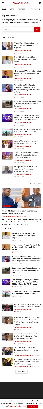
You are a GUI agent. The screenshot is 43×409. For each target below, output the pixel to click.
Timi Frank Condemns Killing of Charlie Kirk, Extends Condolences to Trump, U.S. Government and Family (27, 336)
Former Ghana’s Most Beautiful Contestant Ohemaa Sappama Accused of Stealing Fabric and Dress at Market (26, 259)
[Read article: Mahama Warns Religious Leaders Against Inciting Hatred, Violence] (7, 144)
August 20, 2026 (19, 176)
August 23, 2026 (19, 53)
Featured (37, 183)
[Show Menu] (3, 3)
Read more (8, 228)
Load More (21, 372)
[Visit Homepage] (21, 3)
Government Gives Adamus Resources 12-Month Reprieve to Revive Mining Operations (27, 103)
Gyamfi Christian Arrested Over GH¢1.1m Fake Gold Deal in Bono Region (25, 59)
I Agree (32, 406)
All (31, 183)
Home (4, 9)
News (12, 9)
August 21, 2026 (19, 111)
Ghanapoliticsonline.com (23, 50)
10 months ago (19, 343)
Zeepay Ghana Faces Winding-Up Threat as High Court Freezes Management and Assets (25, 169)
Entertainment (35, 9)
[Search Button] (40, 3)
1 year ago (36, 355)
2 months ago (19, 311)
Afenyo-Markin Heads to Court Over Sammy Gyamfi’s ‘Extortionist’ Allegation (26, 45)
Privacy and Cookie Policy (17, 406)
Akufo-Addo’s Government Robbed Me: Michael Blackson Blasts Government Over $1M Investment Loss (27, 361)
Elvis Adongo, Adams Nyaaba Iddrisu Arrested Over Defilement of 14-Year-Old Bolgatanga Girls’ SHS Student (27, 117)
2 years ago (36, 366)
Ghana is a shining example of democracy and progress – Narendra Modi (26, 350)
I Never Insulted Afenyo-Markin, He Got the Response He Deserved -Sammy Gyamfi (27, 73)
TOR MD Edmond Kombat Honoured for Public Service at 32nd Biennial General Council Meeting (26, 155)
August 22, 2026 (19, 81)
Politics (21, 9)
